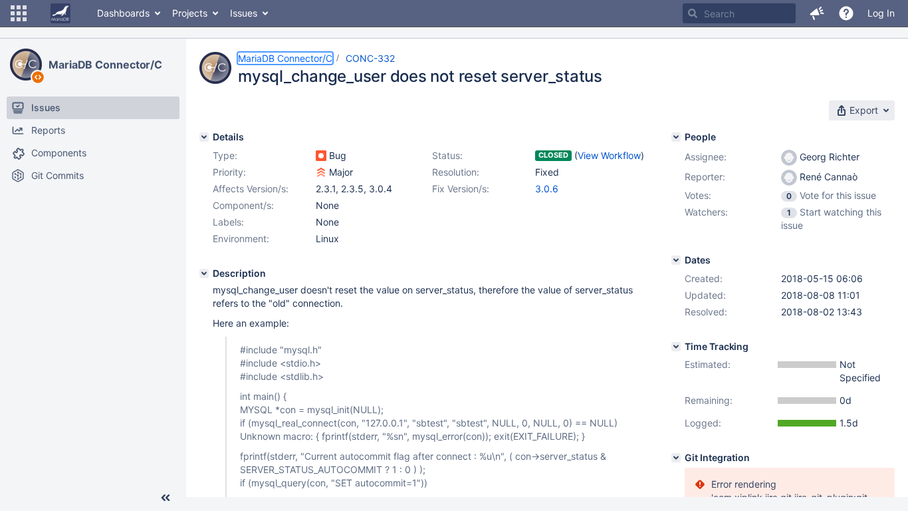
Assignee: (706, 156)
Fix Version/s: (460, 188)
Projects (189, 13)
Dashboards (123, 13)
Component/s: (243, 205)
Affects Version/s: (250, 188)
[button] (19, 13)
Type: (225, 155)
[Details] (204, 137)
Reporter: (705, 176)
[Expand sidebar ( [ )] (165, 498)
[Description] (204, 273)
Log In (881, 13)
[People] (676, 137)
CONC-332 (370, 58)
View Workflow (609, 155)
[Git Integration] (676, 457)
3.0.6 (546, 188)
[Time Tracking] (676, 346)
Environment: (241, 238)
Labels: (228, 222)
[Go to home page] (60, 13)
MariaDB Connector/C (105, 64)
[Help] (846, 13)
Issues (243, 13)
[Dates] (676, 260)
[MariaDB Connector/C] (26, 65)
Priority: (229, 172)
